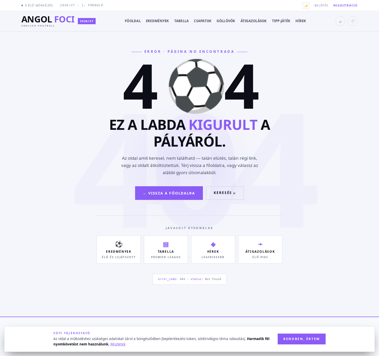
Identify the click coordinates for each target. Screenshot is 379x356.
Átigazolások (254, 21)
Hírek (300, 21)
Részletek (118, 344)
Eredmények (157, 21)
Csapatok (202, 21)
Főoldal (133, 21)
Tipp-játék (281, 21)
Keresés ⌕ (225, 192)
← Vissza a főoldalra (169, 193)
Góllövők (226, 21)
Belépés (321, 5)
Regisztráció (345, 5)
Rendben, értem (301, 339)
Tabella (181, 21)
